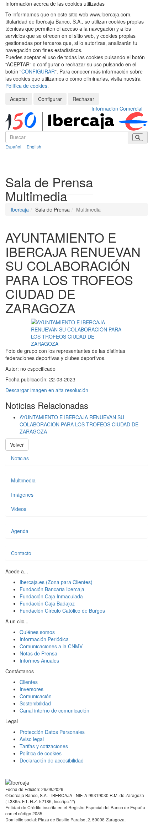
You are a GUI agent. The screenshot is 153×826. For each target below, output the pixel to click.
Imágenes (22, 494)
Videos (18, 508)
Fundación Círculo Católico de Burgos (62, 610)
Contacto (21, 553)
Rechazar (83, 98)
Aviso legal (32, 739)
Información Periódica (44, 639)
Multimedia (23, 480)
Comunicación (36, 696)
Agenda (19, 530)
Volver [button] (17, 444)
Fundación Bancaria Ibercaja (52, 589)
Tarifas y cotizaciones (44, 746)
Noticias (20, 458)
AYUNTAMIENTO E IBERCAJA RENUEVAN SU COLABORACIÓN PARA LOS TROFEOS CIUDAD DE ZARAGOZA (79, 424)
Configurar (50, 98)
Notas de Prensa (38, 653)
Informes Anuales (39, 660)
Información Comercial (116, 108)
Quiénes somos (37, 631)
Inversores (31, 689)
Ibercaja (20, 209)
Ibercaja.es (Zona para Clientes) (56, 582)
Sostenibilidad (35, 703)
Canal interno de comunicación (54, 710)
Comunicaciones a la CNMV (51, 646)
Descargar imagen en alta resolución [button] (46, 390)
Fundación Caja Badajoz (47, 603)
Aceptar (18, 98)
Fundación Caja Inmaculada (51, 596)
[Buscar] (137, 137)
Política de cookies (26, 85)
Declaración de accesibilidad (52, 760)
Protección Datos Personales (52, 731)
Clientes (29, 681)
